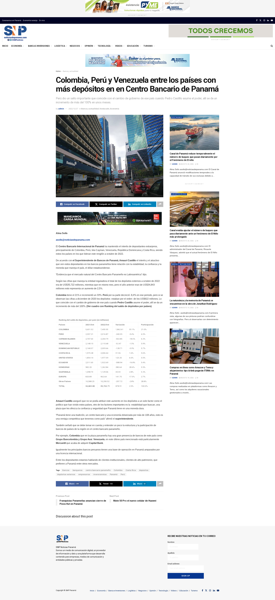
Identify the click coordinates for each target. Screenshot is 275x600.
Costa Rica (131, 470)
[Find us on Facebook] (256, 20)
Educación (133, 46)
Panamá (113, 474)
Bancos (65, 470)
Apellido (171, 553)
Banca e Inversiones (39, 46)
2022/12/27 (73, 109)
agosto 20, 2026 (187, 164)
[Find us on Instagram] (264, 20)
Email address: (174, 564)
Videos (118, 46)
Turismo (148, 46)
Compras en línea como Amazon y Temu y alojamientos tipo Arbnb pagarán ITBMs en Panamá (192, 370)
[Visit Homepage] (15, 33)
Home (58, 71)
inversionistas (100, 474)
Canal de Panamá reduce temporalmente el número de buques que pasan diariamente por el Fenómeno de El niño (194, 156)
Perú (123, 474)
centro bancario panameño (98, 470)
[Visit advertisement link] (137, 6)
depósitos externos (66, 474)
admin (61, 109)
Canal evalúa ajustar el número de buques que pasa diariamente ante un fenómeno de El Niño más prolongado (194, 233)
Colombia (118, 470)
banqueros (77, 470)
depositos (143, 470)
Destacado (104, 109)
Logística (59, 46)
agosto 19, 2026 (187, 308)
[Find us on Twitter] (260, 20)
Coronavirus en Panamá (11, 20)
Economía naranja (30, 20)
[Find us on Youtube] (272, 20)
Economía (16, 46)
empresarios (84, 474)
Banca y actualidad (70, 71)
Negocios (75, 46)
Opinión (89, 46)
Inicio (5, 46)
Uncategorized (179, 194)
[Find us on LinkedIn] (268, 20)
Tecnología (104, 46)
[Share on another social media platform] (160, 204)
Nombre (171, 542)
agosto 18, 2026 (187, 378)
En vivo (42, 20)
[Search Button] (272, 46)
